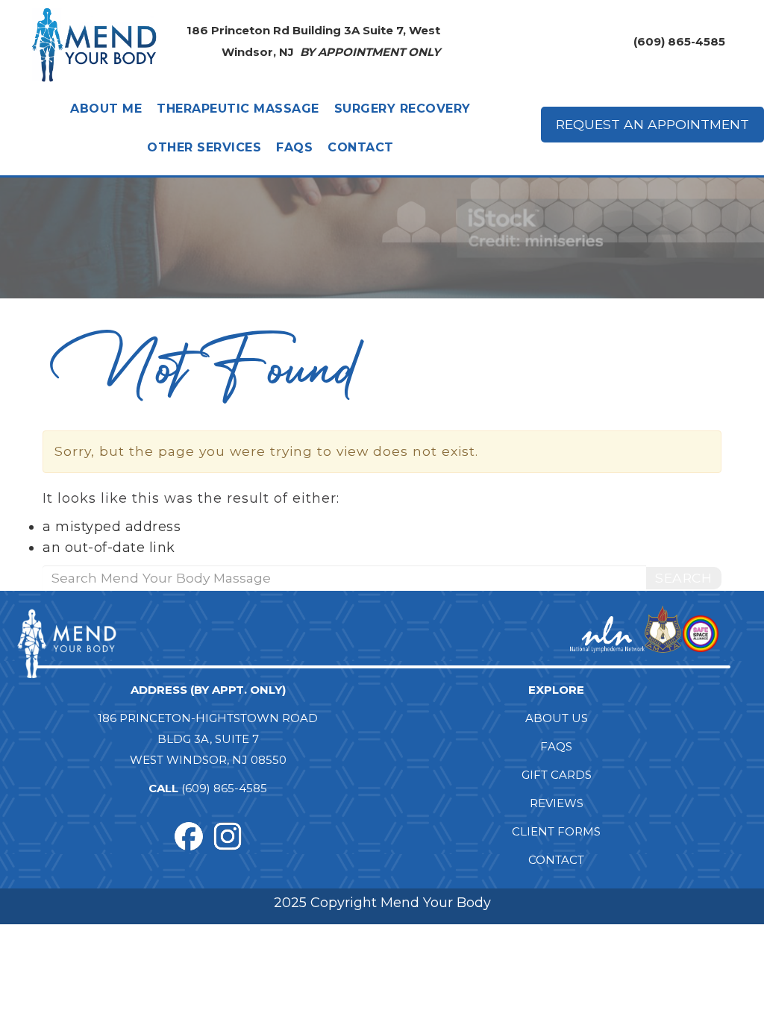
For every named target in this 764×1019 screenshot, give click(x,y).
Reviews (556, 803)
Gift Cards (557, 775)
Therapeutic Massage (238, 108)
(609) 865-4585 (679, 41)
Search (683, 578)
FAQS (556, 746)
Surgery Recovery (402, 108)
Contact (361, 147)
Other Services (204, 147)
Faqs (294, 147)
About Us (556, 718)
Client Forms (556, 831)
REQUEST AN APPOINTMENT (652, 124)
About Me (106, 108)
